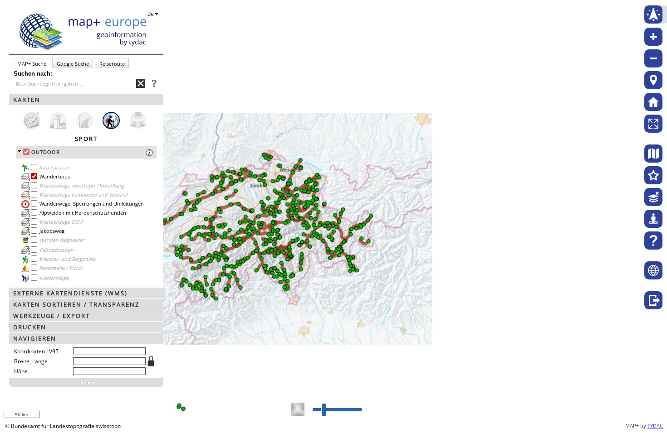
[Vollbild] (653, 124)
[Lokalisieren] (653, 80)
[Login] (653, 300)
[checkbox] (26, 152)
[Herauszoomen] (653, 58)
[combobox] (75, 83)
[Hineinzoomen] (653, 37)
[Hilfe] (653, 240)
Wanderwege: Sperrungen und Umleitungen (91, 203)
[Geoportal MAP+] (653, 270)
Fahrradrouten (56, 249)
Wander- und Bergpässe (67, 258)
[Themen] (653, 175)
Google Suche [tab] (73, 63)
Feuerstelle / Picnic (61, 268)
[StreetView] (653, 219)
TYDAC (655, 425)
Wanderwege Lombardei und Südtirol (83, 194)
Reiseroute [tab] (112, 63)
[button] (86, 100)
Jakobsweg (51, 230)
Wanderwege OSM (61, 221)
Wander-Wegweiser (61, 239)
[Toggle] (86, 382)
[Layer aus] (653, 197)
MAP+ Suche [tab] (31, 63)
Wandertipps (54, 176)
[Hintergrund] (653, 153)
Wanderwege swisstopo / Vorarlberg (81, 185)
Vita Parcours (54, 167)
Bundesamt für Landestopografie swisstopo (66, 426)
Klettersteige (54, 277)
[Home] (653, 102)
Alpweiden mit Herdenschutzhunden (82, 212)
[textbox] (76, 84)
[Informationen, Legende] (25, 186)
